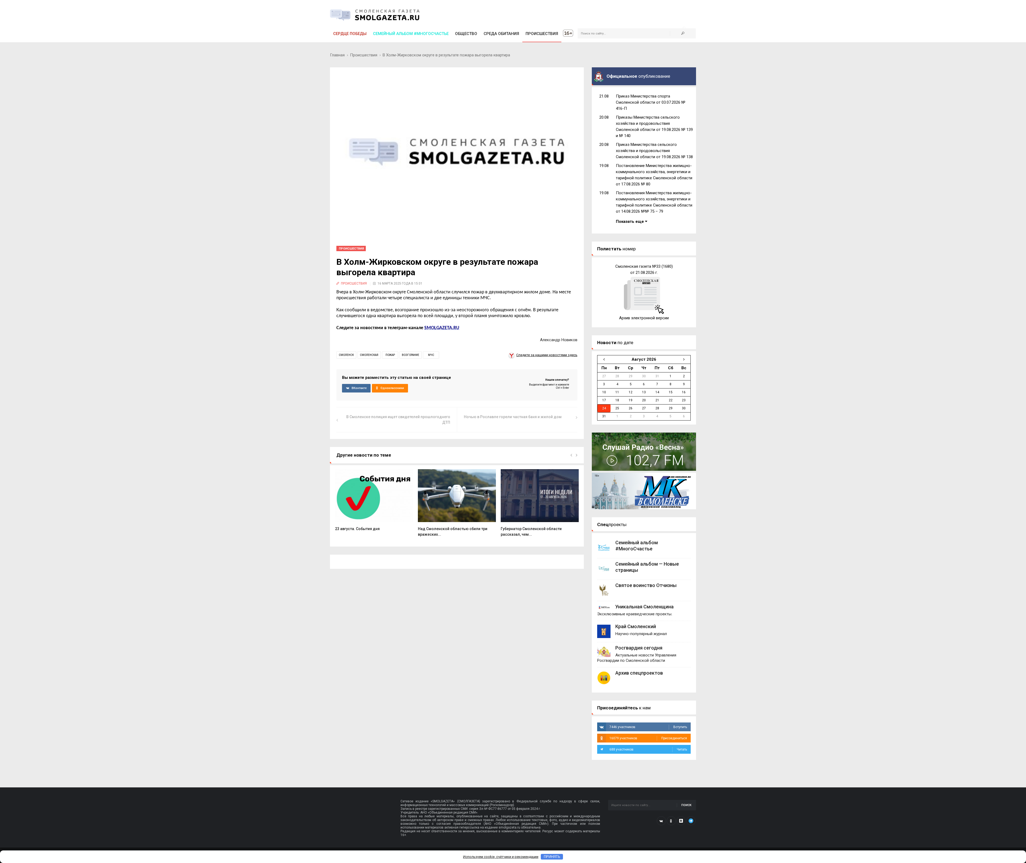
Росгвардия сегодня (638, 648)
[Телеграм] (690, 820)
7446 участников (648, 727)
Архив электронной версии (644, 318)
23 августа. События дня (357, 529)
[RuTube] (681, 820)
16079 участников (648, 738)
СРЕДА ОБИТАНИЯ (501, 33)
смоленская (369, 354)
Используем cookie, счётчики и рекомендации (500, 857)
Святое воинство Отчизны (646, 585)
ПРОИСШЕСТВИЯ (542, 33)
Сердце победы (350, 33)
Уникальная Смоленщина (644, 606)
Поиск (686, 805)
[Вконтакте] (661, 820)
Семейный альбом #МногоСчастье (411, 33)
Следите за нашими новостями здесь (546, 355)
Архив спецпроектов (639, 673)
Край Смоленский (635, 626)
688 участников (648, 749)
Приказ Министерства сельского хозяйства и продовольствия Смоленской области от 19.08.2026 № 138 (654, 150)
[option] (374, 503)
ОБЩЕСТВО (466, 33)
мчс (431, 354)
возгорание (410, 354)
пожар (390, 354)
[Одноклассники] (671, 820)
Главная (337, 55)
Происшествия (363, 55)
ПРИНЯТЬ (552, 857)
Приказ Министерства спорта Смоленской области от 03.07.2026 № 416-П (650, 102)
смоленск (346, 354)
